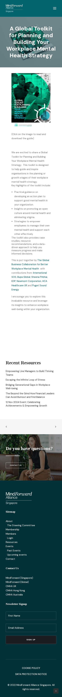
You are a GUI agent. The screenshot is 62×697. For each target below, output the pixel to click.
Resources (11, 542)
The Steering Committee (21, 525)
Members (11, 533)
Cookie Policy (31, 668)
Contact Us (16, 465)
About (9, 521)
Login (10, 538)
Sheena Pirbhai (39, 277)
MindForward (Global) (17, 582)
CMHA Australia (14, 594)
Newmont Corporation (29, 281)
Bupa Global (23, 277)
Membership (12, 529)
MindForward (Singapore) (19, 578)
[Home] (19, 498)
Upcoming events (17, 554)
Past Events (14, 550)
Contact (10, 559)
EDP (13, 281)
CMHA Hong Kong (15, 590)
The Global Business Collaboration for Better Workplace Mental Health (30, 264)
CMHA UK (11, 586)
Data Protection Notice (31, 674)
